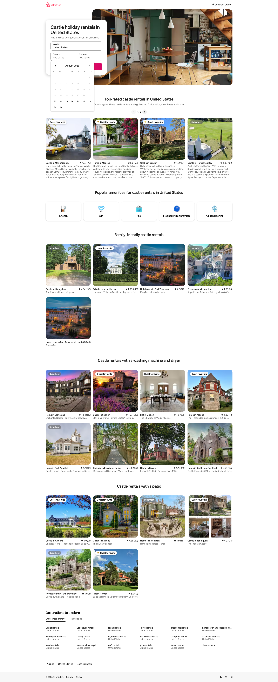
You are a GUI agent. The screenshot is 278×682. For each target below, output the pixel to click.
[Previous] (133, 112)
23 (55, 101)
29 (89, 101)
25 (66, 101)
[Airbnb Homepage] (53, 4)
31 (61, 107)
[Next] (144, 112)
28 (84, 101)
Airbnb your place (221, 4)
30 (55, 107)
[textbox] (63, 57)
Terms (79, 677)
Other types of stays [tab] (56, 618)
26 (72, 101)
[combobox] (76, 47)
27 (78, 101)
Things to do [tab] (76, 618)
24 (61, 101)
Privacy (69, 677)
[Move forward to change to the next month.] (89, 66)
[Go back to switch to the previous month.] (55, 66)
